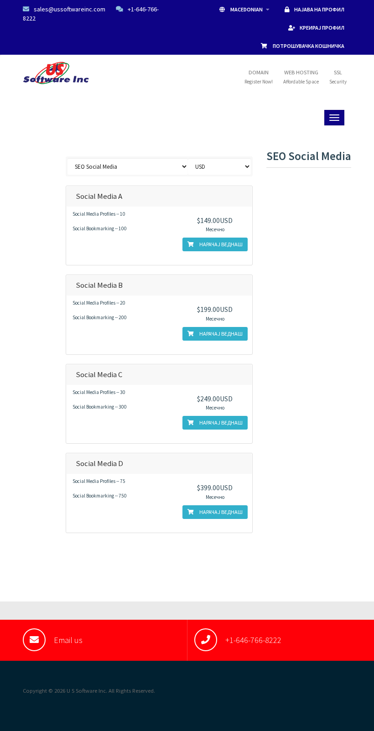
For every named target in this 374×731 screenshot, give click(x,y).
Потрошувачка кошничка (308, 45)
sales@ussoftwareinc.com (69, 9)
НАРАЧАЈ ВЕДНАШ (220, 244)
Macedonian (246, 9)
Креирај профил (322, 27)
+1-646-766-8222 (253, 640)
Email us (68, 640)
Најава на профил (319, 9)
